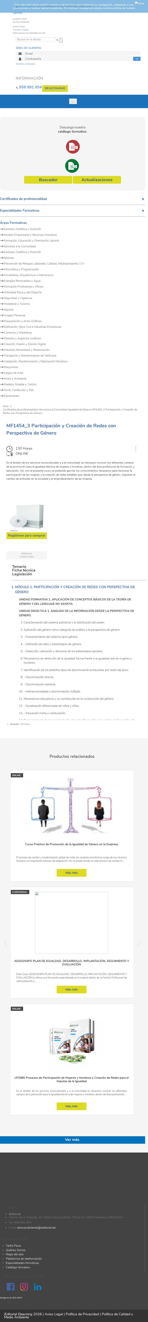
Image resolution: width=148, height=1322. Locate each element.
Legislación (22, 574)
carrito (17, 13)
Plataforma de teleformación (24, 1259)
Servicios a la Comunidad (53, 409)
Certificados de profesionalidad (20, 409)
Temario (19, 566)
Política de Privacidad (82, 1314)
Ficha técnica (23, 570)
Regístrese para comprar (26, 535)
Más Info (72, 873)
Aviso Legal (54, 1314)
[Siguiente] (136, 942)
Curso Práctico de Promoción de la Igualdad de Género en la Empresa (71, 844)
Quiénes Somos (15, 1250)
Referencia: (26, 553)
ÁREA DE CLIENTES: (28, 48)
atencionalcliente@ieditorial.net (36, 1228)
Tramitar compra (21, 29)
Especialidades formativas (22, 1263)
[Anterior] (8, 942)
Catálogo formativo (18, 1267)
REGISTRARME (55, 88)
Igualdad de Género (80, 409)
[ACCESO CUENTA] (137, 59)
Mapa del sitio (15, 1254)
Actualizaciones (97, 180)
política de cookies (124, 8)
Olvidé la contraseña (25, 63)
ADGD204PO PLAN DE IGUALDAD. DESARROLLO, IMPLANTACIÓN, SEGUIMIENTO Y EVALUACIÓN (71, 962)
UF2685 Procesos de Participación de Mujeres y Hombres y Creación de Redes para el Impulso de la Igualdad (71, 1079)
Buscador (48, 180)
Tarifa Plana (13, 1246)
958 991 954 (30, 87)
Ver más (72, 1139)
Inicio (5, 406)
